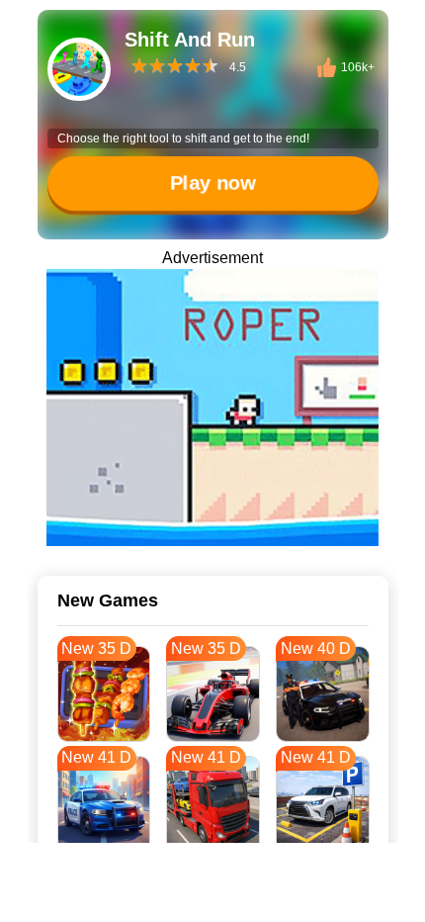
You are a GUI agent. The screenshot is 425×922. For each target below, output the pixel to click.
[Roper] (212, 407)
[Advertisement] (212, 897)
